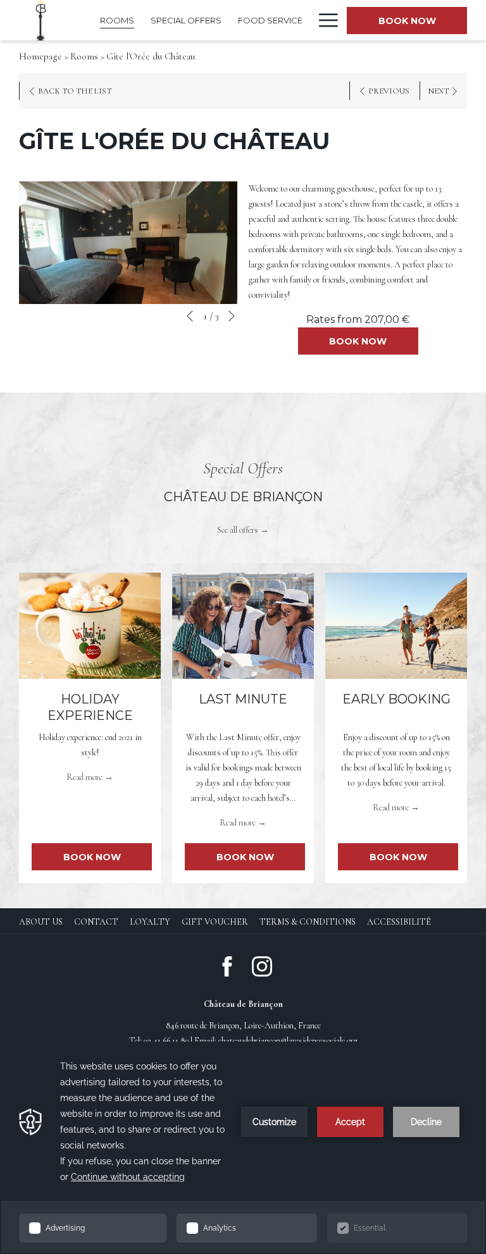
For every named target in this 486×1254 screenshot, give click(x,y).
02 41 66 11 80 (166, 1040)
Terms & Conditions (307, 921)
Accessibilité (399, 921)
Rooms (84, 56)
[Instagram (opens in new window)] (262, 965)
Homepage (40, 56)
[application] (243, 1148)
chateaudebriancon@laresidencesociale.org (288, 1040)
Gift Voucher (215, 921)
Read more (84, 777)
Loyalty (150, 921)
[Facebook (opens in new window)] (227, 965)
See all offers (237, 530)
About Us (41, 921)
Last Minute (243, 699)
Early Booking (396, 699)
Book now (407, 21)
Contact (96, 921)
